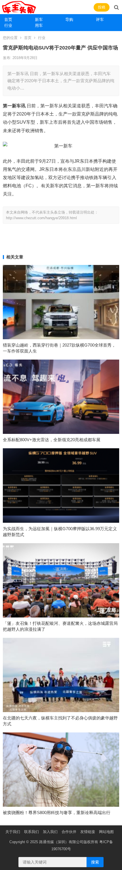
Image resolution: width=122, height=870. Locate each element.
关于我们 (12, 832)
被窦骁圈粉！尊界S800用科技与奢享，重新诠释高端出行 (56, 812)
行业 (8, 25)
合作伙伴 (69, 832)
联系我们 (31, 832)
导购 (69, 19)
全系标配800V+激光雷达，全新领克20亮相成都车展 (51, 439)
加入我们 (50, 832)
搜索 (95, 862)
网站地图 (106, 832)
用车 (39, 25)
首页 (8, 19)
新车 (39, 19)
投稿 (101, 7)
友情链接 (87, 832)
